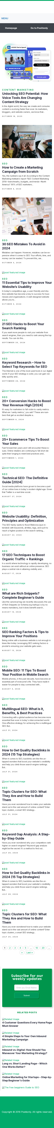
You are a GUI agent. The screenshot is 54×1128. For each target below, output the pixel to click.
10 (37, 947)
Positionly (26, 1111)
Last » (29, 952)
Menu (4, 18)
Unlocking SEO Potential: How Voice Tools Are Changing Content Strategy (25, 98)
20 (43, 947)
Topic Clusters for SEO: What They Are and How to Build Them (24, 796)
